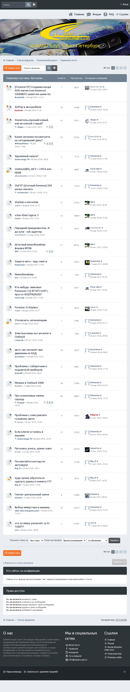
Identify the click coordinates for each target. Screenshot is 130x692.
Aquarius (94, 448)
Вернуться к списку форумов (19, 563)
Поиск (28, 5)
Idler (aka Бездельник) (27, 511)
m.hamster (22, 192)
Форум (110, 643)
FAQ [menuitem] (111, 14)
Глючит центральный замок (32, 494)
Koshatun (20, 356)
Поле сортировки (53, 540)
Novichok (94, 136)
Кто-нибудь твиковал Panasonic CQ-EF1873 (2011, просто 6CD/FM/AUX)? (31, 291)
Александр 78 (22, 159)
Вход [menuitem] (125, 4)
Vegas (20, 127)
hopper (21, 402)
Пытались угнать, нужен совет (33, 448)
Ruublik (18, 386)
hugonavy (20, 265)
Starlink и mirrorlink (26, 202)
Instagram (73, 652)
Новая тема (14, 68)
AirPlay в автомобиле (28, 107)
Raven (20, 422)
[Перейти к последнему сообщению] (104, 87)
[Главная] (65, 39)
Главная (79, 14)
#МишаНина (21, 143)
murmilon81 (20, 235)
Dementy (95, 107)
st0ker (18, 205)
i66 (91, 202)
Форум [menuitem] (97, 14)
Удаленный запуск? (26, 156)
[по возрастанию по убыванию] (97, 540)
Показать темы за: (19, 540)
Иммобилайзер (24, 274)
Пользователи (114, 653)
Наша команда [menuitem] (13, 671)
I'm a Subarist (75, 656)
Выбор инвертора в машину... (33, 507)
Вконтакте (74, 645)
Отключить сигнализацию (31, 320)
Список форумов (26, 620)
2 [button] (117, 68)
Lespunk (19, 340)
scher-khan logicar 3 (27, 215)
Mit (16, 251)
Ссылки (123, 14)
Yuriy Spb (95, 169)
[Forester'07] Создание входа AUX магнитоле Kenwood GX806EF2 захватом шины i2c (33, 91)
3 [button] (121, 68)
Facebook (73, 649)
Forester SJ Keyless (26, 307)
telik (17, 530)
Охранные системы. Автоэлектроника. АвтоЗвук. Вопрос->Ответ (45, 78)
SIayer (17, 310)
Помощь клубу (114, 657)
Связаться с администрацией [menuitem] (42, 671)
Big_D (18, 468)
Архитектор (96, 87)
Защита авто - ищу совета (31, 261)
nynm (17, 323)
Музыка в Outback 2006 (29, 382)
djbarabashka (21, 176)
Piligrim (94, 415)
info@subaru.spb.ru (78, 660)
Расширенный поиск (34, 5)
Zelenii (18, 498)
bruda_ (18, 452)
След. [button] (125, 68)
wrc (16, 277)
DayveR (19, 373)
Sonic (17, 218)
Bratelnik (19, 97)
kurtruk (19, 110)
